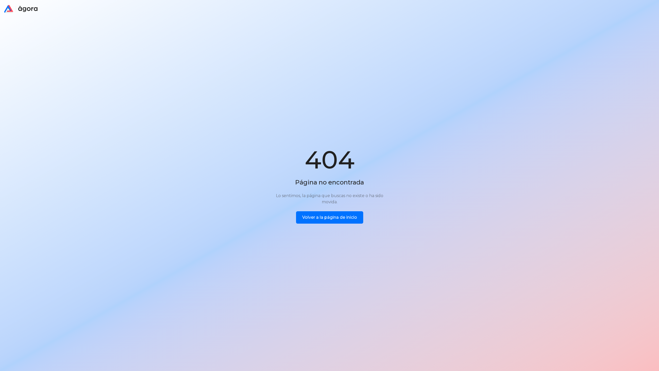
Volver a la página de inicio (329, 217)
